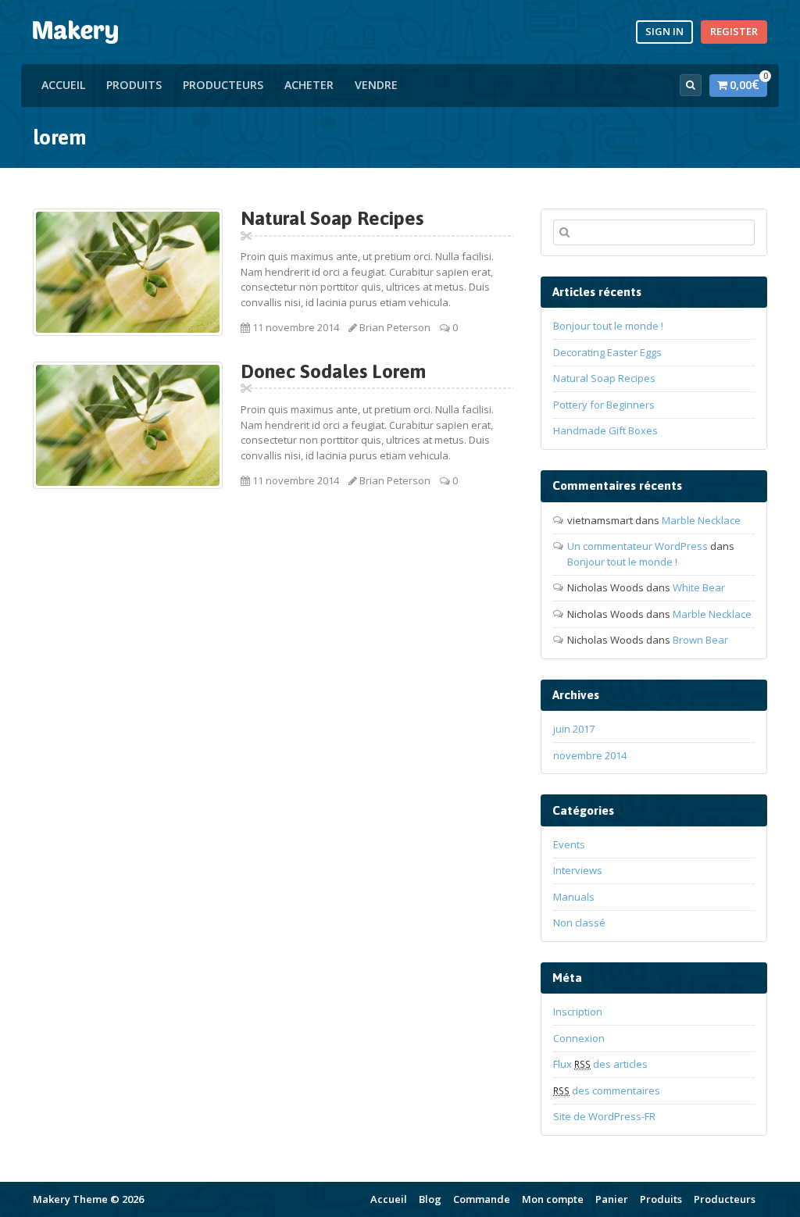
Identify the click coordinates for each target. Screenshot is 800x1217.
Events (569, 844)
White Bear (699, 587)
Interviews (577, 870)
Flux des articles (600, 1064)
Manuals (574, 897)
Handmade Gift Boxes (605, 430)
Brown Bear (700, 640)
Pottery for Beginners (604, 405)
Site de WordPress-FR (604, 1116)
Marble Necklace (701, 520)
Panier (611, 1199)
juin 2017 (574, 729)
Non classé (579, 922)
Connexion (579, 1038)
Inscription (577, 1012)
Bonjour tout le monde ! (608, 326)
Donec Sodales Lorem (333, 371)
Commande (481, 1199)
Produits (134, 84)
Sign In (664, 31)
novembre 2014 (590, 755)
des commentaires (606, 1090)
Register (734, 31)
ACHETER (309, 84)
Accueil (63, 84)
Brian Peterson (394, 327)
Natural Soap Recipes (332, 218)
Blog (430, 1199)
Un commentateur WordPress (637, 546)
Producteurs (223, 84)
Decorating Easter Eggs (607, 352)
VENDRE (376, 84)
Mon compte (553, 1199)
